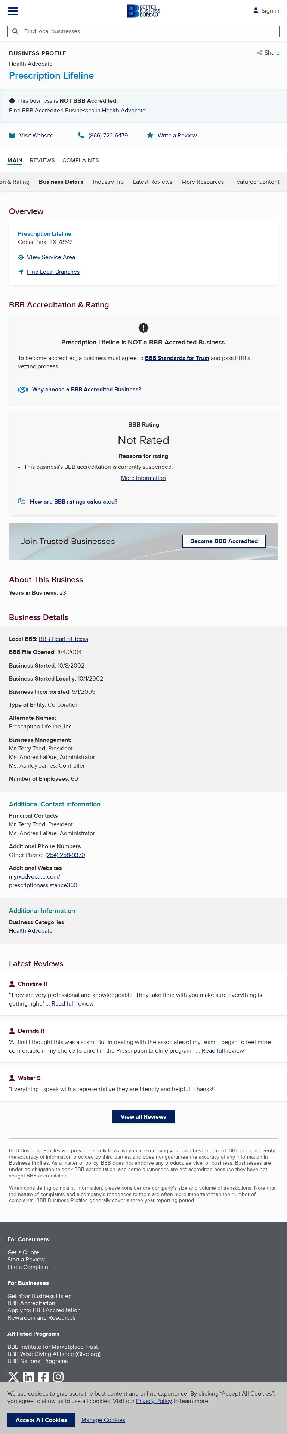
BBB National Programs (37, 1361)
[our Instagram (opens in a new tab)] (58, 1380)
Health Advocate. (124, 110)
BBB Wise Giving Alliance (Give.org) (54, 1354)
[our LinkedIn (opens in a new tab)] (28, 1380)
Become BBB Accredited (224, 541)
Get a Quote (23, 1252)
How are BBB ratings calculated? (73, 501)
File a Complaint (28, 1267)
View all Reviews (144, 1116)
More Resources (203, 181)
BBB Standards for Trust (177, 358)
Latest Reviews (152, 181)
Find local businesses (52, 31)
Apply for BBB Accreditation (44, 1310)
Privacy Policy (154, 1401)
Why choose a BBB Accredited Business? (86, 389)
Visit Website (36, 135)
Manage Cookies (103, 1420)
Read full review (73, 1003)
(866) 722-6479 (108, 135)
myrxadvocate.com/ (34, 876)
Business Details (61, 181)
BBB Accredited (94, 100)
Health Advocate (31, 930)
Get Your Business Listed (39, 1296)
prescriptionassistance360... (45, 885)
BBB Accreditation (31, 1303)
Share (272, 53)
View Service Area (51, 257)
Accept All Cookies (41, 1420)
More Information (143, 478)
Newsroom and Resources (41, 1317)
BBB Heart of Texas (63, 639)
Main (14, 160)
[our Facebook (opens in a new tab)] (43, 1380)
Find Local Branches (53, 271)
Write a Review (177, 135)
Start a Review (26, 1259)
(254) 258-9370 (65, 855)
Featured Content (256, 181)
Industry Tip (108, 181)
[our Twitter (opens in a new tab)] (13, 1380)
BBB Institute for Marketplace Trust (52, 1346)
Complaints (80, 160)
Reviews (42, 160)
